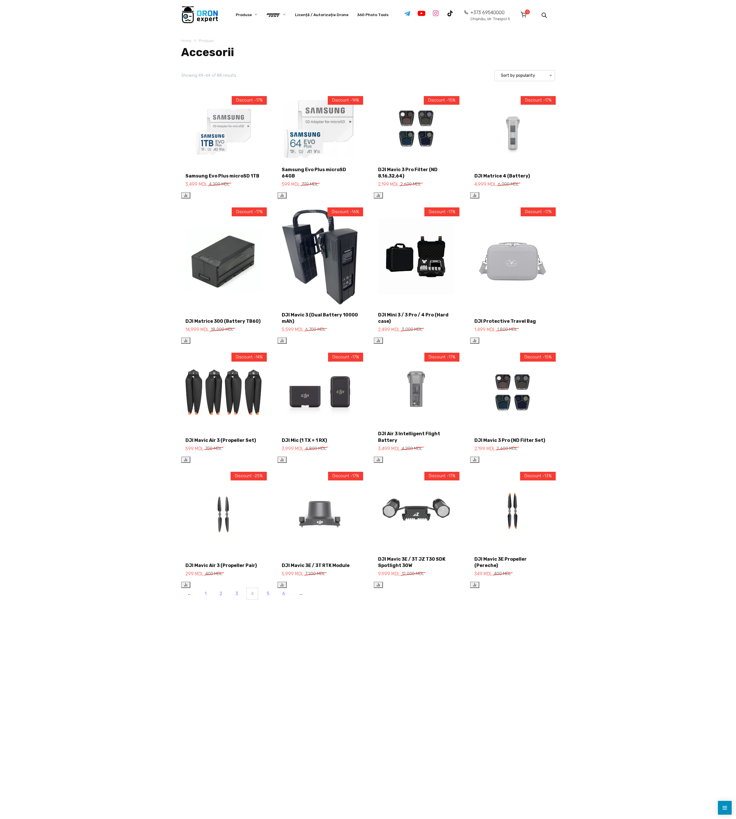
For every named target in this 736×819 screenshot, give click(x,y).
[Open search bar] (544, 14)
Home (186, 41)
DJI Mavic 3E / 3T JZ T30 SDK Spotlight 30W (411, 562)
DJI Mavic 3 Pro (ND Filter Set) (509, 440)
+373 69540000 (490, 15)
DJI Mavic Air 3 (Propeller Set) (220, 440)
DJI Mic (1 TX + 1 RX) (304, 440)
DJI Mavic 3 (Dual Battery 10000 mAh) (320, 318)
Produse (244, 14)
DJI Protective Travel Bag (505, 321)
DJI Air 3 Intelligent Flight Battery (409, 437)
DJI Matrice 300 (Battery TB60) (222, 321)
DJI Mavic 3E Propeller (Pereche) (500, 562)
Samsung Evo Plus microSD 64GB (314, 173)
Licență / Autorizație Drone (321, 14)
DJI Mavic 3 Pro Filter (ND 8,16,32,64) (408, 173)
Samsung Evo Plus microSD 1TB (222, 176)
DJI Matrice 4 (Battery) (502, 176)
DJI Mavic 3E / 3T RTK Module (316, 565)
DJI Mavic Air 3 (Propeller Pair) (221, 565)
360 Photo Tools (372, 14)
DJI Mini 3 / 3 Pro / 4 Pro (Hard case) (413, 318)
